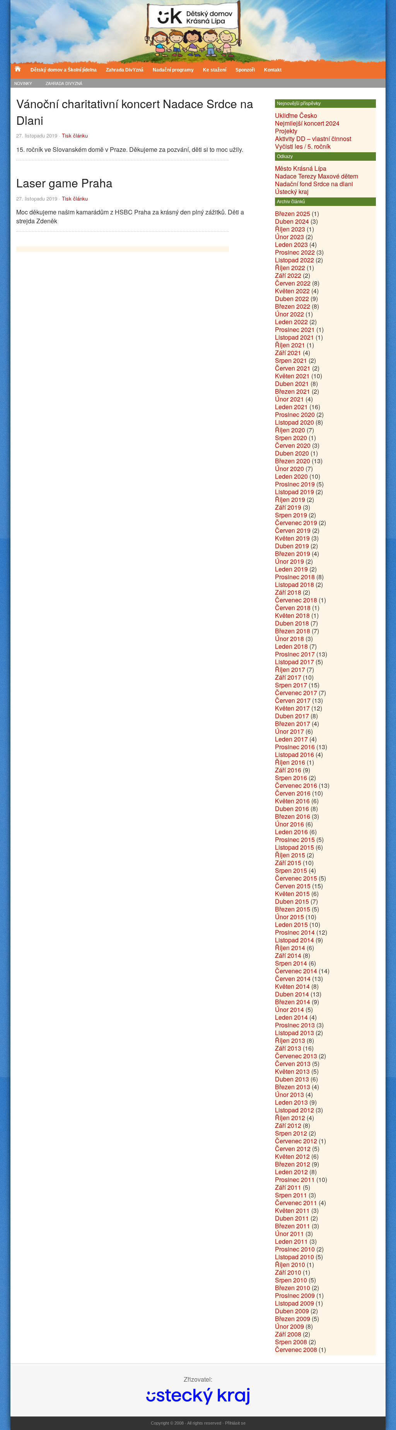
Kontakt (273, 70)
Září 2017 (288, 677)
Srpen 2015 (291, 870)
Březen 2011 (292, 1225)
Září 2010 (288, 1272)
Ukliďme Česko (296, 115)
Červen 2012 (293, 1148)
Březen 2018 (292, 630)
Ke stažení (214, 70)
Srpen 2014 (291, 963)
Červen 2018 (293, 607)
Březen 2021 (292, 391)
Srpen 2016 (291, 777)
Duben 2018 (292, 623)
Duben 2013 (292, 1079)
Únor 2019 (289, 561)
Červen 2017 (293, 700)
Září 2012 (288, 1125)
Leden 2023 (291, 244)
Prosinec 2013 (295, 1024)
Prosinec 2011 (295, 1179)
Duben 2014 (292, 994)
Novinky (23, 83)
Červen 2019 (293, 530)
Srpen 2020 (291, 437)
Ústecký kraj (292, 191)
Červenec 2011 (296, 1202)
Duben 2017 (292, 715)
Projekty (286, 130)
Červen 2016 (293, 793)
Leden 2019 (291, 569)
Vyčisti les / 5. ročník (303, 146)
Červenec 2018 (296, 599)
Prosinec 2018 (295, 576)
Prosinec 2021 (295, 329)
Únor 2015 (289, 916)
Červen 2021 (293, 368)
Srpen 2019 (291, 514)
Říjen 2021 (290, 344)
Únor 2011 (289, 1233)
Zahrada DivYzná (124, 70)
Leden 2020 (291, 476)
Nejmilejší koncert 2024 (307, 123)
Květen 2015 (292, 893)
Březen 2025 (292, 213)
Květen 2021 (292, 375)
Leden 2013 (291, 1102)
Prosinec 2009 (295, 1295)
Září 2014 (288, 955)
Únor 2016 (289, 824)
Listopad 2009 (294, 1303)
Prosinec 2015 (295, 839)
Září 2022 (288, 275)
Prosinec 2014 (295, 932)
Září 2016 (288, 769)
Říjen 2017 (290, 669)
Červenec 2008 (296, 1349)
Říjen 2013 (290, 1040)
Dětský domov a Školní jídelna (64, 70)
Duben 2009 (292, 1310)
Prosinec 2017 (295, 654)
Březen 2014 (292, 1001)
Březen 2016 (292, 816)
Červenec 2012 (296, 1140)
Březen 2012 (292, 1164)
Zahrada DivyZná (64, 83)
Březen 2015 (292, 909)
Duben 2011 (292, 1218)
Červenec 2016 (296, 785)
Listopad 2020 (294, 422)
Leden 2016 (291, 831)
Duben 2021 (292, 383)
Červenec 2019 (296, 522)
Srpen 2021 (291, 360)
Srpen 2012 (291, 1133)
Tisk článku (75, 135)
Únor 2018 (289, 638)
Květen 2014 (292, 986)
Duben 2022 (292, 298)
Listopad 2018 (294, 584)
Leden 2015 (291, 924)
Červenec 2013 (296, 1055)
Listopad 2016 (294, 754)
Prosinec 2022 (295, 252)
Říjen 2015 (290, 854)
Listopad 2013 (294, 1032)
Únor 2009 (289, 1326)
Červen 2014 (293, 978)
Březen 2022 (292, 306)
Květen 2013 (292, 1071)
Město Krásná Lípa (300, 168)
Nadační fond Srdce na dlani (314, 183)
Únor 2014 (289, 1009)
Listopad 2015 (294, 847)
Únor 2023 (289, 236)
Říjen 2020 (290, 429)
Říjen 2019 (290, 499)
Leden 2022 (291, 321)
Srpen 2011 (291, 1194)
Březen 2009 (292, 1318)
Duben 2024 (292, 221)
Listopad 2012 (294, 1109)
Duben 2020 (292, 453)
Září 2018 (288, 592)
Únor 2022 (289, 313)
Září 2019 (288, 507)
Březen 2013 (292, 1086)
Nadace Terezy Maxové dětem (316, 176)
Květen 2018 (292, 615)
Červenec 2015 (296, 878)
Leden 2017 (291, 739)
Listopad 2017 (294, 661)
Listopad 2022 (294, 259)
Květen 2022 (292, 290)
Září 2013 (288, 1048)
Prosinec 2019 (295, 484)
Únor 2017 (289, 731)
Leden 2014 (291, 1017)
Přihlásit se (235, 1423)
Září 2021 (288, 352)
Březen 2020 (292, 460)
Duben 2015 (292, 901)
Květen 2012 (292, 1156)
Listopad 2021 (294, 337)
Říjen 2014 (290, 947)
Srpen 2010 (291, 1279)
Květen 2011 (292, 1210)
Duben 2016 (292, 808)
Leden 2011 (291, 1241)
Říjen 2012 (290, 1117)
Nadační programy (173, 70)
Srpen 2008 (291, 1341)
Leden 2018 (291, 646)
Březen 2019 (292, 553)
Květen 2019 (292, 538)
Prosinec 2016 (295, 746)
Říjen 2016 (290, 762)
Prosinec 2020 (295, 414)
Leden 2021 (291, 406)
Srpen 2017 (291, 684)
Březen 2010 (292, 1287)
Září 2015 (288, 862)
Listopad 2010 (294, 1256)
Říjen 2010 (290, 1264)
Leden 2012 (291, 1171)
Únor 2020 (289, 468)
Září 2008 (288, 1334)
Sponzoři (245, 70)
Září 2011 (288, 1187)
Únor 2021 (289, 398)
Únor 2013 (289, 1094)
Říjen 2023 (290, 228)
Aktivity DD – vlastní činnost (313, 138)
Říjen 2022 (290, 267)
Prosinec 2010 (295, 1249)
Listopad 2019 (294, 491)
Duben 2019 (292, 545)
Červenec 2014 (296, 970)
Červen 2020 (293, 445)
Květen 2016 (292, 800)
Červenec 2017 (296, 692)
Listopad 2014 (294, 939)
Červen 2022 (293, 283)
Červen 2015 (293, 885)
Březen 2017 (292, 723)
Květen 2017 (292, 708)
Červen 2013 (293, 1063)
